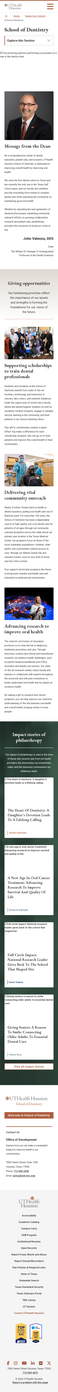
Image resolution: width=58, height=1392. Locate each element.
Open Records (29, 1248)
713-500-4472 (30, 1372)
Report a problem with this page (30, 1382)
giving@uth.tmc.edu (24, 1175)
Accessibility (29, 1215)
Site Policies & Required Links (29, 1267)
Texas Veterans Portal (29, 1293)
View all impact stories (29, 1066)
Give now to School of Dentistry (29, 1115)
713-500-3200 (21, 1171)
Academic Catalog (29, 1222)
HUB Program (29, 1235)
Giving (16, 16)
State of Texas (29, 1274)
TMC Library (29, 1300)
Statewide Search (29, 1280)
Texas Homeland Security (29, 1287)
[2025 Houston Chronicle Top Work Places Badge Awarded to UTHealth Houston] (22, 1334)
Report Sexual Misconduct (29, 1261)
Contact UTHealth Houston (29, 1313)
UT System (29, 1306)
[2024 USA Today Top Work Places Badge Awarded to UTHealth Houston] (37, 1334)
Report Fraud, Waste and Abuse (29, 1254)
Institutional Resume (29, 1241)
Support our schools (35, 16)
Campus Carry (29, 1228)
